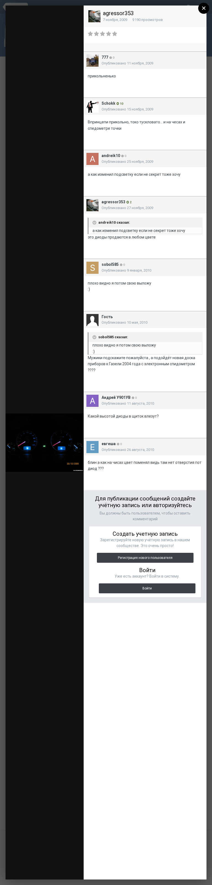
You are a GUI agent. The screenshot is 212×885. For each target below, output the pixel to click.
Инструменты (42, 862)
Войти (147, 588)
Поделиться (45, 870)
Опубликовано (127, 63)
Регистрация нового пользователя (145, 558)
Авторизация (54, 13)
